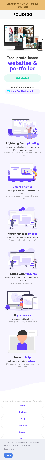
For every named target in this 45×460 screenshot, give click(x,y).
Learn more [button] (9, 449)
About (23, 405)
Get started (22, 78)
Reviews (23, 412)
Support (22, 432)
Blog (22, 418)
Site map (22, 425)
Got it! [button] (8, 455)
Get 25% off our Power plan (27, 5)
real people (32, 361)
